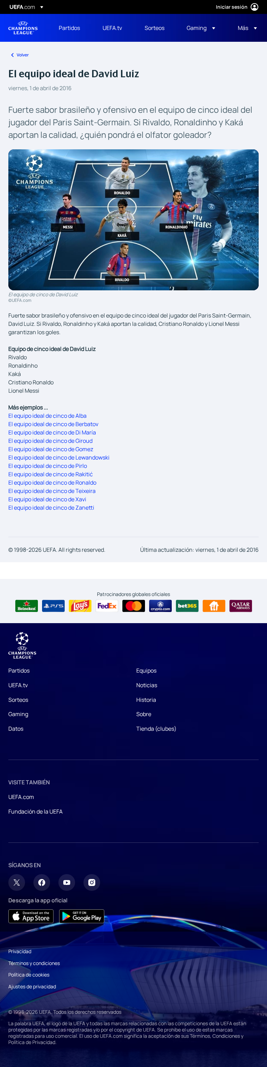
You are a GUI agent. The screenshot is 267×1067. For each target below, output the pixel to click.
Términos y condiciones (34, 963)
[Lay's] (80, 606)
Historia (146, 700)
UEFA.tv (18, 685)
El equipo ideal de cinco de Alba (47, 415)
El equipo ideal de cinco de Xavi (47, 499)
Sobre (143, 714)
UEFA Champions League (23, 27)
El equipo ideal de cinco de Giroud (50, 441)
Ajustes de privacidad (32, 986)
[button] (201, 27)
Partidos (19, 670)
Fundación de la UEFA (35, 811)
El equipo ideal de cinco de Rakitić (50, 474)
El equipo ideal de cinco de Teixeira (52, 491)
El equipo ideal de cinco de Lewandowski (59, 457)
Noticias (146, 685)
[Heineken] (26, 606)
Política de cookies (28, 974)
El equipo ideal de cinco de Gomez (50, 449)
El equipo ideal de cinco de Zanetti (51, 507)
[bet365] (187, 606)
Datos (15, 728)
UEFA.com (21, 797)
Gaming (18, 714)
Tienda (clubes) (156, 728)
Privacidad (19, 951)
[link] (69, 27)
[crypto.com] (160, 606)
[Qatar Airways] (240, 606)
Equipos (146, 670)
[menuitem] (72, 27)
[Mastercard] (133, 606)
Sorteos (18, 700)
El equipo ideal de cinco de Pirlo (47, 466)
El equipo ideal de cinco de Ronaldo (52, 482)
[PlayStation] (53, 606)
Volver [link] (23, 55)
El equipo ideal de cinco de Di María (52, 432)
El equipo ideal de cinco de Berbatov (53, 424)
